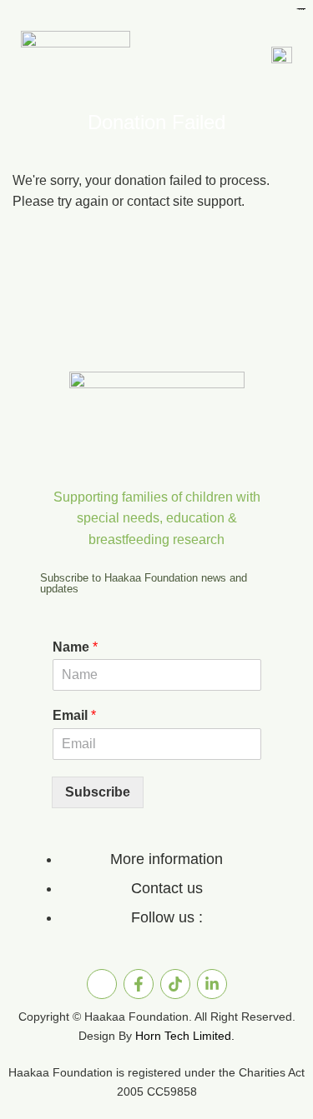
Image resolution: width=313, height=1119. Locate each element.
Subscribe (97, 792)
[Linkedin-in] (212, 984)
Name (75, 647)
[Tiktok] (175, 984)
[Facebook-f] (139, 984)
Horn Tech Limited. (185, 1035)
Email (74, 715)
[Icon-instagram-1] (102, 984)
